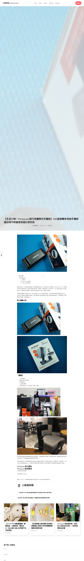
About (40, 3)
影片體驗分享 (22, 278)
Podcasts (51, 3)
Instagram (57, 3)
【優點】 (24, 279)
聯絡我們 (78, 3)
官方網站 (28, 466)
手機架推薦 (27, 479)
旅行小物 (39, 479)
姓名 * (5, 548)
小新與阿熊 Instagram (22, 474)
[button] (1, 254)
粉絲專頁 (28, 469)
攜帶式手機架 (33, 479)
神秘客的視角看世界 (45, 479)
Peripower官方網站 (26, 281)
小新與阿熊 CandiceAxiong (10, 3)
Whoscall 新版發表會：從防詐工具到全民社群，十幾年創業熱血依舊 (67, 526)
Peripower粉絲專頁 (26, 283)
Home (35, 3)
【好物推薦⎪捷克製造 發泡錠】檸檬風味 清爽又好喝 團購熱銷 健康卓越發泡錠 (42, 526)
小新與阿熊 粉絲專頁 (22, 471)
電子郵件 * (6, 554)
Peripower (21, 466)
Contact (45, 3)
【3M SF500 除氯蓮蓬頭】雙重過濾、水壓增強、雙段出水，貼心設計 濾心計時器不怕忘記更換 (15, 527)
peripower (22, 479)
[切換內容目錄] (42, 276)
